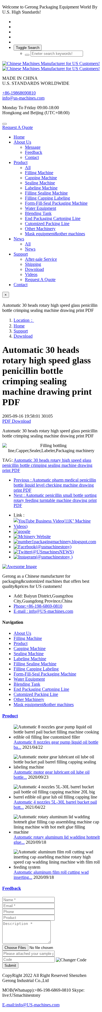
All (28, 167)
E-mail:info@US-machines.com (31, 1004)
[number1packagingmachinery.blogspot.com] (55, 541)
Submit (10, 965)
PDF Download (16, 421)
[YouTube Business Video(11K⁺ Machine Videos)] (57, 526)
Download (23, 336)
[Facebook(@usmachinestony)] (42, 546)
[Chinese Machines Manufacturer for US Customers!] (51, 66)
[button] (71, 960)
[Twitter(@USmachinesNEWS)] (44, 551)
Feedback (11, 888)
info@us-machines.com (23, 98)
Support (21, 331)
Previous (55, 485)
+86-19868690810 (19, 92)
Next (55, 500)
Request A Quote (17, 127)
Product (10, 715)
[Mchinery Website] (32, 536)
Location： (24, 320)
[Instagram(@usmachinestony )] (43, 556)
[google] (22, 531)
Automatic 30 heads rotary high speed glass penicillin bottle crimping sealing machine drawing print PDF (47, 465)
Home (19, 137)
